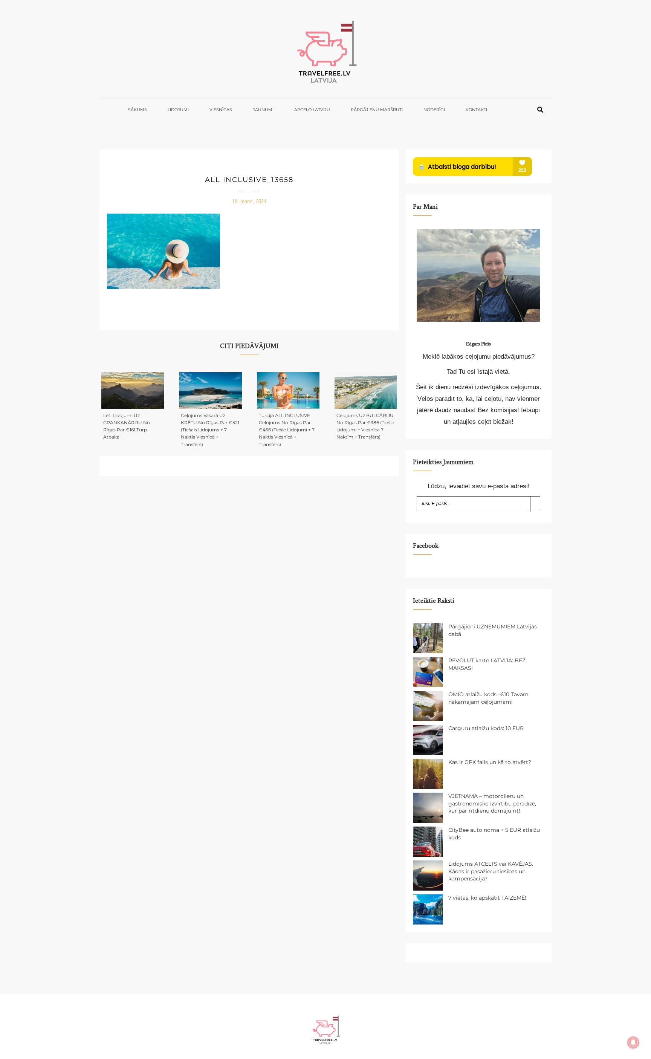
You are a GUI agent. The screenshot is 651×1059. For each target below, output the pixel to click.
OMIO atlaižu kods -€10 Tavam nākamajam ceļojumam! (488, 698)
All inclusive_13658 (249, 180)
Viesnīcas (220, 109)
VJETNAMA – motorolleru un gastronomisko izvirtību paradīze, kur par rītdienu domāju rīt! (492, 803)
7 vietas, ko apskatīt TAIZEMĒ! (487, 897)
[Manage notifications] (633, 1042)
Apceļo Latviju (312, 109)
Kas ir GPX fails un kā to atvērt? (489, 762)
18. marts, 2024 (249, 201)
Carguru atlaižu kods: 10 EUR (486, 728)
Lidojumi (178, 109)
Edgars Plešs (478, 344)
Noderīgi (434, 109)
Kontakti (476, 109)
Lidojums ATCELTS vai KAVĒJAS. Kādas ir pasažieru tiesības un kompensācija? (490, 871)
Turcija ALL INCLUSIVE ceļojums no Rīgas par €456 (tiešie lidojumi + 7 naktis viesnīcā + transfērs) (287, 430)
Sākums (137, 109)
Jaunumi (263, 109)
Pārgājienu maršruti (377, 109)
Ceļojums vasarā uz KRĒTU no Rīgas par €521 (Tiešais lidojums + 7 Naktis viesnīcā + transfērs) (210, 430)
